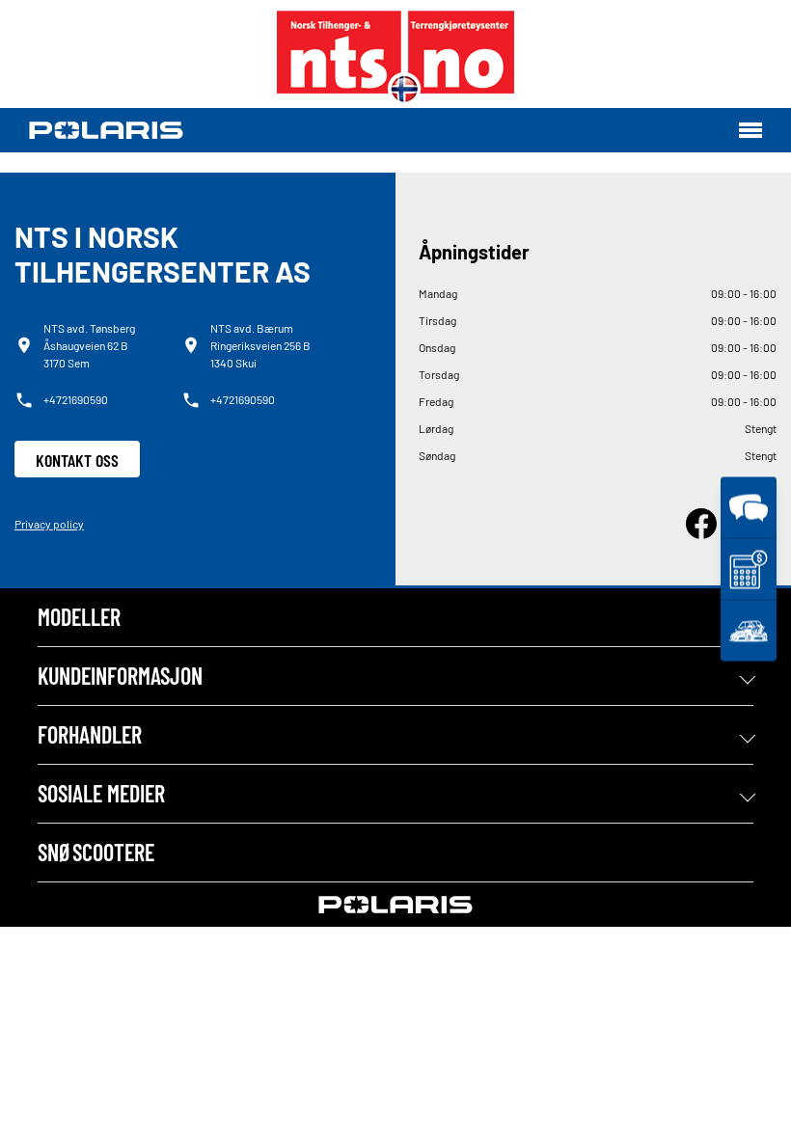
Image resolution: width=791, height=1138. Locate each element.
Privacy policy (49, 523)
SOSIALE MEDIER (101, 793)
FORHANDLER (90, 734)
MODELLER (79, 617)
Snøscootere (96, 852)
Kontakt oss (77, 460)
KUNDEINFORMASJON (120, 676)
